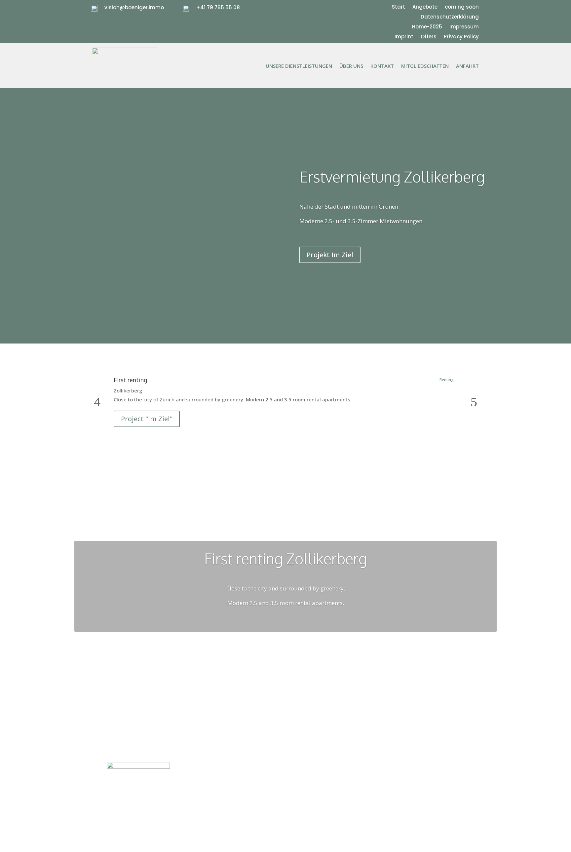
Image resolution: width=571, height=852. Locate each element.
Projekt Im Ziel (330, 254)
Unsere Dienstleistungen (299, 66)
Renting (446, 380)
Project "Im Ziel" (146, 418)
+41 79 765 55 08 (218, 7)
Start (398, 7)
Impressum (464, 27)
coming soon (462, 7)
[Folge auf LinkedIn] (458, 767)
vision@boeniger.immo (134, 7)
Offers (429, 37)
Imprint (404, 37)
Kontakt (382, 66)
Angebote (425, 7)
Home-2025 (427, 27)
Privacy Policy (461, 37)
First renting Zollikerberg (285, 558)
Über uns (351, 66)
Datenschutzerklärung (450, 17)
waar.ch (319, 775)
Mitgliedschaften (425, 66)
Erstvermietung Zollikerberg (392, 176)
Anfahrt (467, 66)
